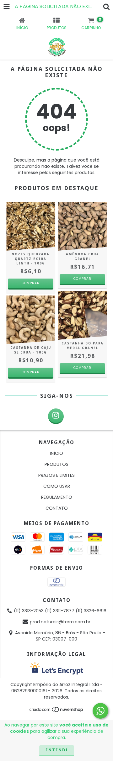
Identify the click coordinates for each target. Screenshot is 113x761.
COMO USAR (56, 486)
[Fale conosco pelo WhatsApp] (100, 711)
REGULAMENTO (56, 497)
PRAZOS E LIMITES (56, 475)
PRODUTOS (56, 464)
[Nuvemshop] (56, 711)
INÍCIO (56, 453)
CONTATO (57, 508)
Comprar (82, 278)
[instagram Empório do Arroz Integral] (56, 416)
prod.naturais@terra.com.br (60, 622)
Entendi (57, 750)
